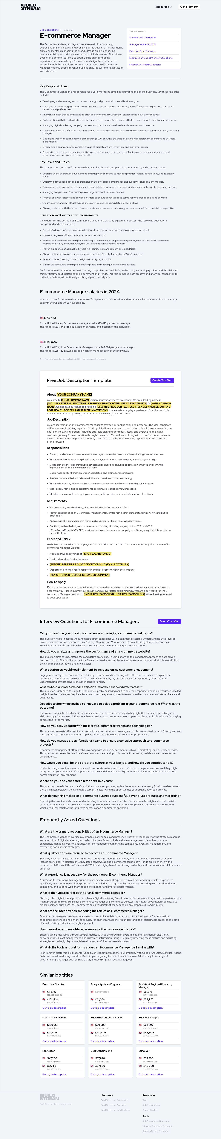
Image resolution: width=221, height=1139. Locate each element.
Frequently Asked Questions (145, 64)
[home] (31, 6)
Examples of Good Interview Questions (151, 57)
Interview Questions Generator (158, 1126)
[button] (164, 6)
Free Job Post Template (142, 51)
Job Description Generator (156, 1121)
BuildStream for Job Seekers (115, 1110)
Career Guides (150, 1110)
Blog (145, 1100)
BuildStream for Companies (114, 1100)
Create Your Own (162, 380)
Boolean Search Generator (156, 1131)
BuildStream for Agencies (113, 1105)
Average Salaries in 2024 (143, 44)
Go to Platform (189, 6)
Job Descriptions (49, 29)
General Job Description (142, 37)
